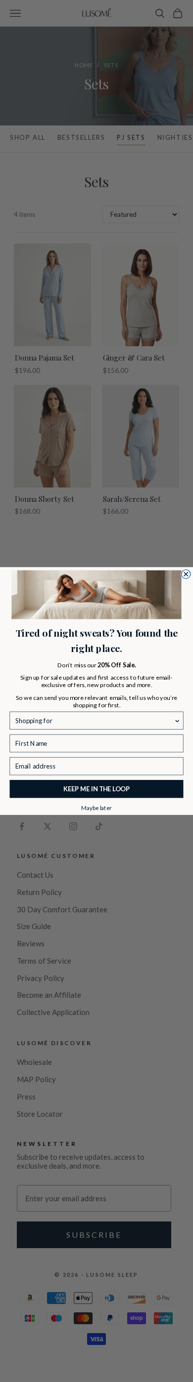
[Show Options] (177, 720)
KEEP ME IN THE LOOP (96, 789)
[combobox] (94, 720)
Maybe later (96, 807)
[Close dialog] (186, 573)
